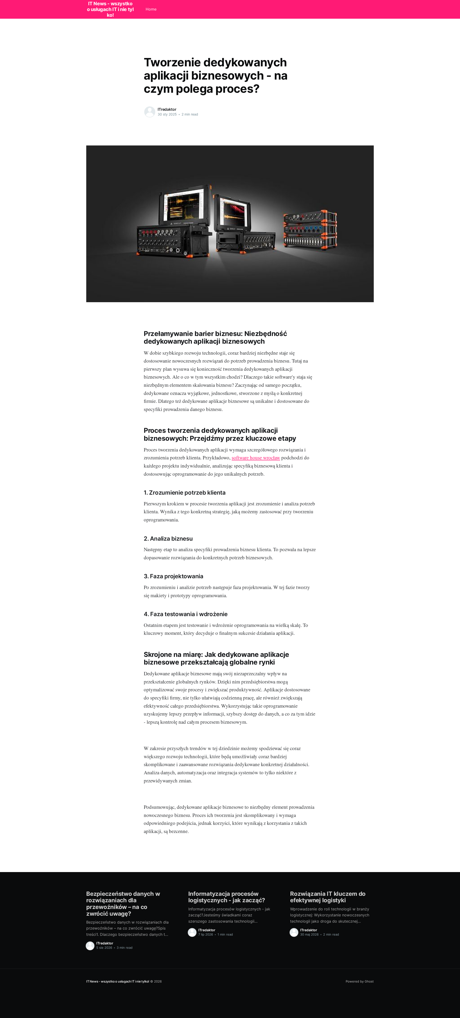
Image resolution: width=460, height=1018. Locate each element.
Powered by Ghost (360, 981)
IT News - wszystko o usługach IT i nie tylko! (117, 981)
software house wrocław (256, 457)
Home (151, 9)
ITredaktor (167, 109)
